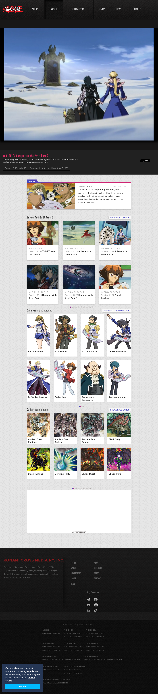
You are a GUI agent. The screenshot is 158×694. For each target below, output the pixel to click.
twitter (89, 600)
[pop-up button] (148, 135)
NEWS (73, 583)
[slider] (79, 130)
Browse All (119, 410)
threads (96, 611)
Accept (23, 686)
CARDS (73, 578)
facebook (96, 600)
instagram (96, 605)
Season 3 (49, 217)
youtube (89, 605)
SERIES (73, 562)
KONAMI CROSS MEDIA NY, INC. (34, 561)
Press (96, 573)
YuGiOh (13, 9)
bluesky (89, 611)
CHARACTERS (76, 573)
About (96, 562)
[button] (4, 135)
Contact (97, 578)
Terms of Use (69, 625)
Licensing (98, 567)
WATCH (73, 567)
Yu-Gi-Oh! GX (99, 189)
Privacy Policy (86, 625)
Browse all (119, 218)
